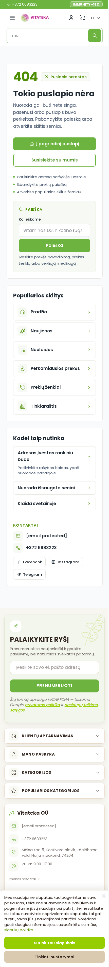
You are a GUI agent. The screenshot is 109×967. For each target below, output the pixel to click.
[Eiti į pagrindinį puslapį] (35, 17)
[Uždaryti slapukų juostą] (100, 896)
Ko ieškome (30, 219)
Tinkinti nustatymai (52, 956)
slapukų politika (60, 930)
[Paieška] (94, 35)
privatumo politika (42, 715)
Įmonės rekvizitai (22, 889)
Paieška (54, 245)
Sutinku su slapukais (52, 942)
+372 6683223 (41, 558)
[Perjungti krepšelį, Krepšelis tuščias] (82, 17)
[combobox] (49, 35)
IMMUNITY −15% (86, 4)
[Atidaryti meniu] (13, 18)
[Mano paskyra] (71, 17)
